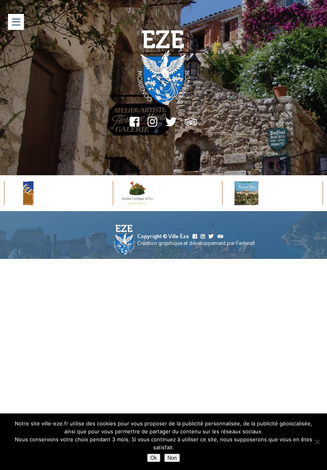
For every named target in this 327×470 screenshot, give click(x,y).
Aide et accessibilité (224, 281)
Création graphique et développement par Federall (196, 243)
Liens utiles (238, 289)
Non (172, 458)
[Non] (317, 442)
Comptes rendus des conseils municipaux (201, 272)
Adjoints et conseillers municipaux (210, 264)
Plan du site (205, 289)
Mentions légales (174, 281)
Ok (153, 458)
